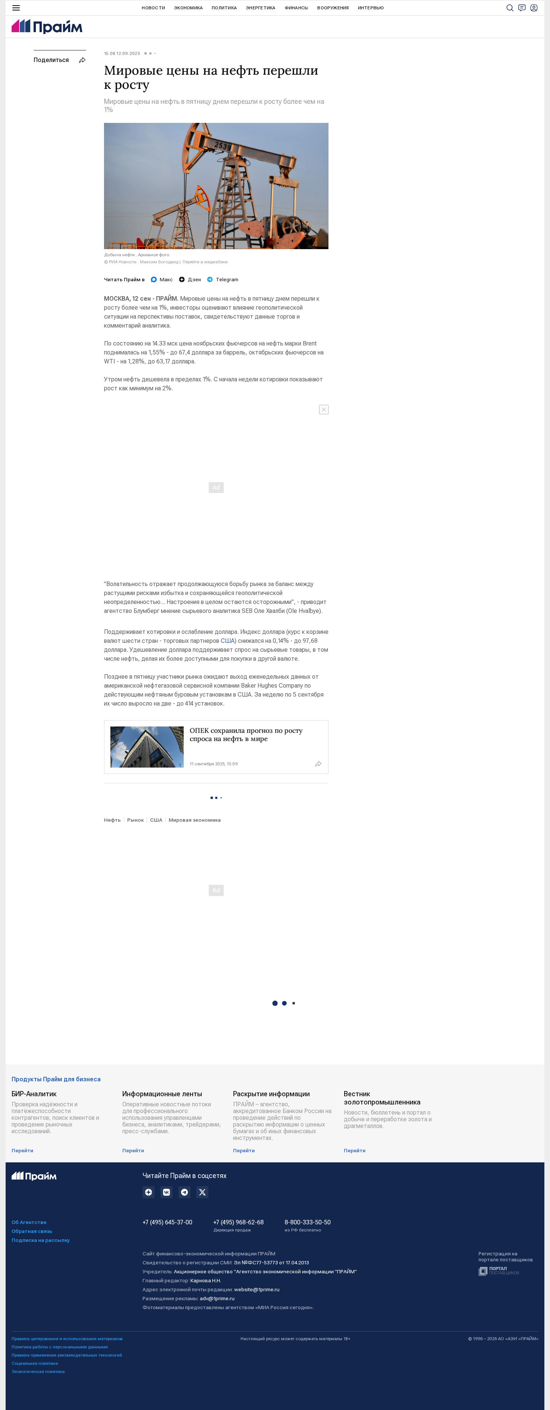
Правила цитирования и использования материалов (67, 1338)
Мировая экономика (195, 820)
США (228, 640)
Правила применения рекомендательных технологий (67, 1355)
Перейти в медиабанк (205, 261)
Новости (153, 7)
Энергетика (260, 7)
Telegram (227, 279)
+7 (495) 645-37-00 (167, 1222)
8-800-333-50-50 (308, 1226)
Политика (224, 7)
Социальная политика (35, 1363)
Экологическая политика (38, 1371)
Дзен (194, 279)
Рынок (135, 820)
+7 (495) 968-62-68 (238, 1226)
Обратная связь (32, 1231)
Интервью (371, 7)
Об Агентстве (29, 1222)
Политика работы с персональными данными (60, 1346)
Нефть (112, 820)
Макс (166, 279)
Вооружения (333, 7)
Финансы (297, 7)
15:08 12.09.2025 (122, 53)
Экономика (188, 7)
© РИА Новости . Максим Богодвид (141, 261)
